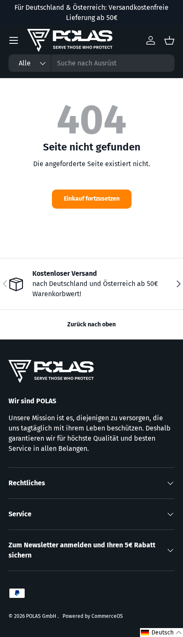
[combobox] (91, 63)
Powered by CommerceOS (93, 616)
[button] (161, 632)
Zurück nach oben (91, 324)
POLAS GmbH (41, 616)
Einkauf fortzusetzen (92, 198)
